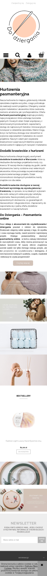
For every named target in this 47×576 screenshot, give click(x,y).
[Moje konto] (29, 55)
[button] (6, 55)
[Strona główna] (23, 27)
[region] (23, 70)
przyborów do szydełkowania (18, 251)
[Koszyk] (41, 55)
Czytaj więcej (23, 263)
